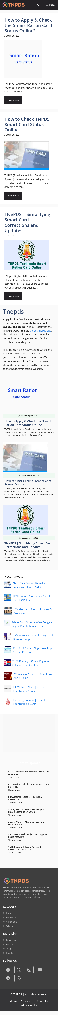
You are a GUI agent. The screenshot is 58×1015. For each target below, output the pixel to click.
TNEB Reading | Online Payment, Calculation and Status (25, 848)
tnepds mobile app (40, 330)
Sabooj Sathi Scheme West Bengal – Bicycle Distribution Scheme (26, 810)
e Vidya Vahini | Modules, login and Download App (26, 823)
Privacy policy (29, 1005)
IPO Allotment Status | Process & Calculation (25, 798)
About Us (42, 1001)
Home (9, 913)
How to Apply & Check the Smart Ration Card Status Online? (27, 423)
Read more (13, 100)
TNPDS (17, 994)
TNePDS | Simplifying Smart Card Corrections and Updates (28, 545)
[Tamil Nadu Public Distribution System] (13, 5)
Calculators (11, 940)
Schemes (10, 926)
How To (9, 953)
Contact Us (27, 1001)
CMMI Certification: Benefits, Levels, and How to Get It (28, 773)
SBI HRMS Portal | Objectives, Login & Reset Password (27, 835)
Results (9, 944)
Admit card (11, 921)
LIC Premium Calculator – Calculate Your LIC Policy (28, 785)
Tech (8, 948)
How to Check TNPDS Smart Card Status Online (28, 482)
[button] (39, 5)
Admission (11, 917)
